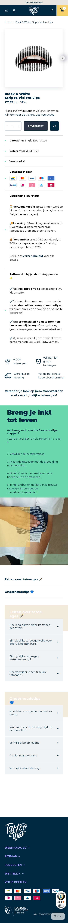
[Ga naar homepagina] (34, 10)
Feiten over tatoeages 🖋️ (23, 579)
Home (8, 22)
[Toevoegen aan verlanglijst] (54, 126)
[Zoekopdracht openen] (52, 10)
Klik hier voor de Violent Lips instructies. (29, 114)
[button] (62, 58)
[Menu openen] (6, 10)
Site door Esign (42, 914)
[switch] (61, 906)
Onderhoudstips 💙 (19, 591)
